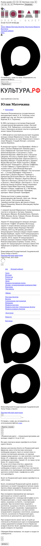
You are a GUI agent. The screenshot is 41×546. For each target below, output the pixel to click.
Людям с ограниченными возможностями (20, 285)
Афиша (8, 27)
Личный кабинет (7, 31)
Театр (3, 27)
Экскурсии (29, 27)
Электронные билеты (27, 307)
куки (20, 423)
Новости (36, 27)
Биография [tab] (9, 110)
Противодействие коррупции (12, 255)
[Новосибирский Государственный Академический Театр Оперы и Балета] (20, 21)
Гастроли (8, 279)
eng (6, 269)
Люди (7, 281)
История (8, 275)
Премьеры (9, 303)
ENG (3, 33)
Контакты (4, 29)
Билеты (8, 299)
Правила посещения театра (15, 283)
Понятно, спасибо (7, 427)
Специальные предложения (15, 301)
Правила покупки (12, 305)
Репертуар (9, 277)
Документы (9, 289)
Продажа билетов (18, 27)
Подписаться (6, 84)
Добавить (5, 544)
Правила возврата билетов (15, 309)
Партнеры (9, 287)
